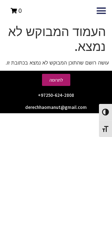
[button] (101, 11)
